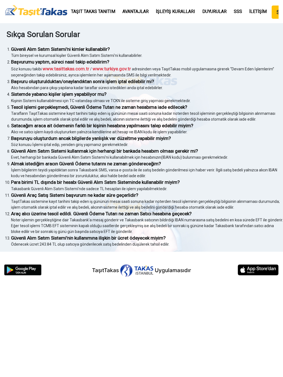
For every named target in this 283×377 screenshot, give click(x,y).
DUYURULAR (214, 11)
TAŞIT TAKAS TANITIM (93, 11)
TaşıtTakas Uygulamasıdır (141, 270)
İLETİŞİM (258, 11)
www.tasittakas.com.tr (66, 68)
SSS (238, 11)
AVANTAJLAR (135, 11)
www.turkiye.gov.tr (112, 68)
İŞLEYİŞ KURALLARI (175, 11)
